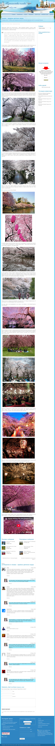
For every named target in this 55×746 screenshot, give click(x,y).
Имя (13, 691)
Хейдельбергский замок (6, 727)
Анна (14, 687)
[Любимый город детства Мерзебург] (21, 543)
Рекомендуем (40, 722)
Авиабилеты (19, 14)
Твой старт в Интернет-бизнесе (43, 725)
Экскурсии (31, 14)
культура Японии (39, 20)
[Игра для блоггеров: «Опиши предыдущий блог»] (21, 548)
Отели (25, 14)
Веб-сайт (14, 696)
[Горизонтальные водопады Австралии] (3, 543)
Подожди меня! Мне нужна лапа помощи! (9, 729)
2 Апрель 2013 (5, 20)
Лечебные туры (45, 14)
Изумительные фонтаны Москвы (8, 720)
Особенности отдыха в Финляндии (8, 726)
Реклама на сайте (41, 720)
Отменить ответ (20, 687)
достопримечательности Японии (20, 20)
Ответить (8, 575)
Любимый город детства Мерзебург (29, 541)
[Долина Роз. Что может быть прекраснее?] (3, 553)
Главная (13, 14)
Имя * (31, 729)
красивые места (31, 20)
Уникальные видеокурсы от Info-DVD (43, 723)
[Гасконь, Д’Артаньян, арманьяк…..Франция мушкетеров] (21, 553)
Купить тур (37, 14)
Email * (31, 731)
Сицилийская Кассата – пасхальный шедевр (9, 558)
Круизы (51, 14)
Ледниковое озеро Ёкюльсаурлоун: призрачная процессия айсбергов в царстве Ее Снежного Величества (9, 723)
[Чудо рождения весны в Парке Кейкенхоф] (3, 548)
